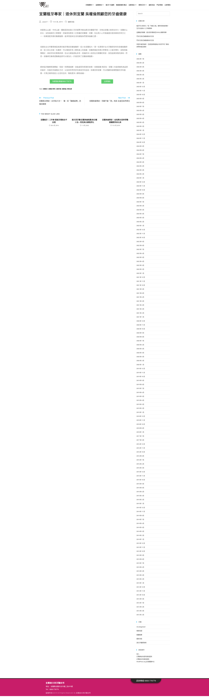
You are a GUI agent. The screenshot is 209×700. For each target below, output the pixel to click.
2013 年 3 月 (140, 575)
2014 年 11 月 (141, 511)
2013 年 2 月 (140, 579)
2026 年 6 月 (140, 63)
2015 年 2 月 (140, 499)
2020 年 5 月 (140, 349)
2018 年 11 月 (141, 420)
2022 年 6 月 (140, 253)
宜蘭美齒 (64, 89)
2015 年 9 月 (140, 484)
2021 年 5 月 (140, 301)
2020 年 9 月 (140, 333)
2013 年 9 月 (140, 555)
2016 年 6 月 (140, 464)
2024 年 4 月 (140, 166)
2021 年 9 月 (140, 289)
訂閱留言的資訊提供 (143, 659)
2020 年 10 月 (141, 329)
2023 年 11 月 (141, 186)
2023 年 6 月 (140, 206)
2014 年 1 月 (140, 539)
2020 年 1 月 (140, 364)
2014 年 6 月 (140, 523)
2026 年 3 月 (140, 75)
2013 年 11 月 (141, 547)
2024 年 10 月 (141, 142)
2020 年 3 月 (140, 356)
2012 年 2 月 (140, 615)
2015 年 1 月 (140, 503)
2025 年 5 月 (140, 114)
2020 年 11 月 (141, 325)
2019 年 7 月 (140, 388)
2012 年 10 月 (141, 595)
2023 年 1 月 (140, 225)
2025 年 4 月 (140, 118)
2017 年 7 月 (140, 436)
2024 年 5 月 (140, 162)
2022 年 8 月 (140, 245)
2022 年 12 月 (141, 229)
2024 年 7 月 (140, 154)
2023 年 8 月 (140, 198)
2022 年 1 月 (140, 273)
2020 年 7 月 (140, 341)
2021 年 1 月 (140, 317)
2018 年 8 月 (140, 428)
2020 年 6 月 (140, 345)
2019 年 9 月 (140, 380)
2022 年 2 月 (140, 269)
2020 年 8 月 (140, 337)
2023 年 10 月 (141, 190)
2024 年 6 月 (140, 158)
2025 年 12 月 (141, 86)
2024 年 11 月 (141, 138)
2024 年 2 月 (140, 174)
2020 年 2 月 (140, 360)
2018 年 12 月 (141, 416)
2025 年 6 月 (140, 110)
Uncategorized (141, 627)
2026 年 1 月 (140, 82)
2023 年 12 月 (141, 182)
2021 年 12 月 (141, 277)
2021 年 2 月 (140, 313)
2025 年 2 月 (140, 126)
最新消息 (71, 22)
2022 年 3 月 (140, 265)
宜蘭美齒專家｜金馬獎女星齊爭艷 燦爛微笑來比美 (115, 121)
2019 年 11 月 (141, 372)
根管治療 (69, 89)
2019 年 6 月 (140, 392)
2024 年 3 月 (140, 170)
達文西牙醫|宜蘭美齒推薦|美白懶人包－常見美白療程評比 (84, 121)
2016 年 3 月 (140, 468)
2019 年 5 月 (140, 396)
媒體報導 (139, 635)
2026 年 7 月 (140, 59)
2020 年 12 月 (141, 321)
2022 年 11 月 (141, 233)
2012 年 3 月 (140, 611)
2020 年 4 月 (140, 353)
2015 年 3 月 (140, 495)
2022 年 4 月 (140, 261)
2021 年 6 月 (140, 297)
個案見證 (139, 631)
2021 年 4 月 (140, 305)
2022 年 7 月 (140, 249)
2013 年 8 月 (140, 559)
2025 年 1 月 (140, 130)
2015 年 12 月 (141, 472)
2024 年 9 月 (140, 146)
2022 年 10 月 (141, 237)
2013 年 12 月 (141, 543)
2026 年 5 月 (140, 67)
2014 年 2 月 (140, 535)
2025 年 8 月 (140, 102)
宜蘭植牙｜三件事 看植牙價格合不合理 (54, 121)
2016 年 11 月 (141, 448)
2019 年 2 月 (140, 408)
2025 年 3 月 (140, 122)
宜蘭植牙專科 (52, 89)
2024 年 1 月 (140, 178)
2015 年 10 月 (141, 480)
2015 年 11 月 (141, 476)
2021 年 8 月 (140, 293)
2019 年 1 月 (140, 412)
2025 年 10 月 (141, 94)
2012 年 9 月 (140, 599)
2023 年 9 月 (140, 194)
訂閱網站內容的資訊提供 (144, 656)
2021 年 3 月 (140, 309)
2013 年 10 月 (141, 551)
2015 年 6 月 (140, 491)
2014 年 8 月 (140, 515)
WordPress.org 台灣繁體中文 (145, 661)
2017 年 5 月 (140, 440)
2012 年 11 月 (141, 591)
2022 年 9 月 (140, 241)
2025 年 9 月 (140, 98)
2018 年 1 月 (140, 432)
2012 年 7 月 (140, 603)
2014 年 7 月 (140, 519)
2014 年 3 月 (140, 531)
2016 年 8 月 (140, 456)
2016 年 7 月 (140, 460)
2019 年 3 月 (140, 404)
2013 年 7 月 (140, 563)
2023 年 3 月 (140, 217)
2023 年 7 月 (140, 202)
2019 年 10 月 (141, 376)
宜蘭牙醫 (58, 89)
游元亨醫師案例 (141, 642)
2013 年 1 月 (140, 583)
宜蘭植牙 (45, 89)
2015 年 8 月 (140, 488)
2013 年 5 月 (140, 571)
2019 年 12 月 (141, 368)
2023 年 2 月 (140, 221)
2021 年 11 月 (141, 281)
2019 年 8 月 (140, 384)
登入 (138, 654)
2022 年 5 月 (140, 257)
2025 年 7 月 (140, 106)
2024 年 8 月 (140, 150)
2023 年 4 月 (140, 214)
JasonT (45, 22)
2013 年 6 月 (140, 567)
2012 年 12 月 (141, 587)
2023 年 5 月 (140, 210)
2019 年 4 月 (140, 400)
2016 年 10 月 (141, 452)
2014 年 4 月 (140, 527)
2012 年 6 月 (140, 607)
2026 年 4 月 (140, 71)
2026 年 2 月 (140, 79)
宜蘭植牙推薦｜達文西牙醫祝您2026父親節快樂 (151, 32)
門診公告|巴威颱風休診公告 (145, 36)
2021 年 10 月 (141, 285)
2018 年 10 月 (141, 424)
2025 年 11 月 (141, 90)
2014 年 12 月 (141, 507)
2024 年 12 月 (141, 134)
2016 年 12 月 (141, 444)
